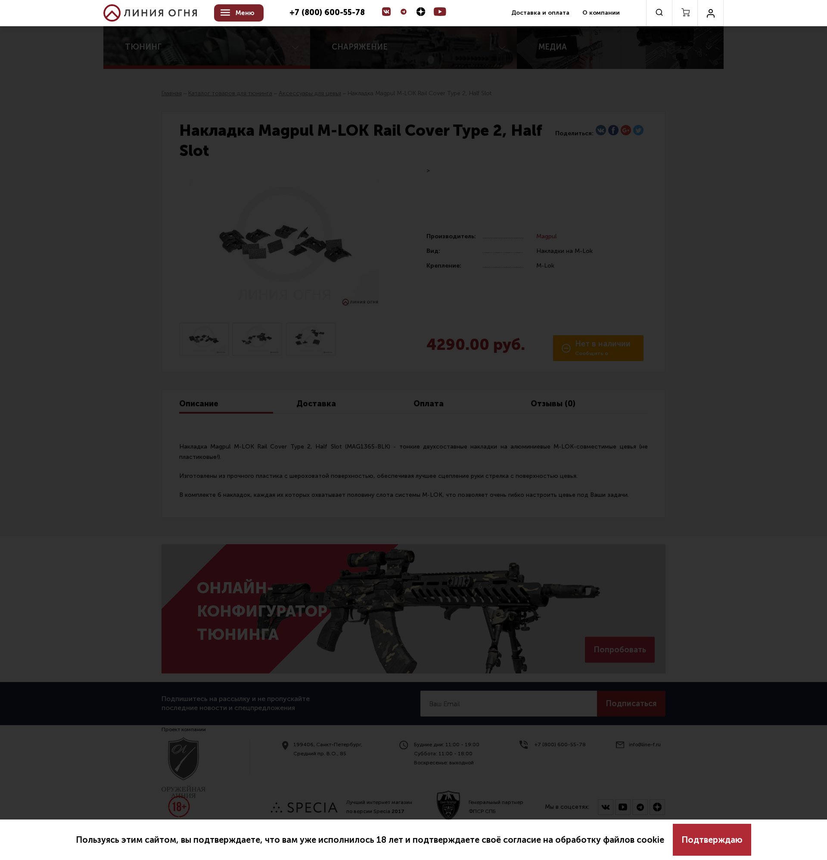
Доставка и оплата (540, 12)
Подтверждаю (712, 840)
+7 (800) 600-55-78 (327, 13)
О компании (601, 12)
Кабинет (710, 13)
